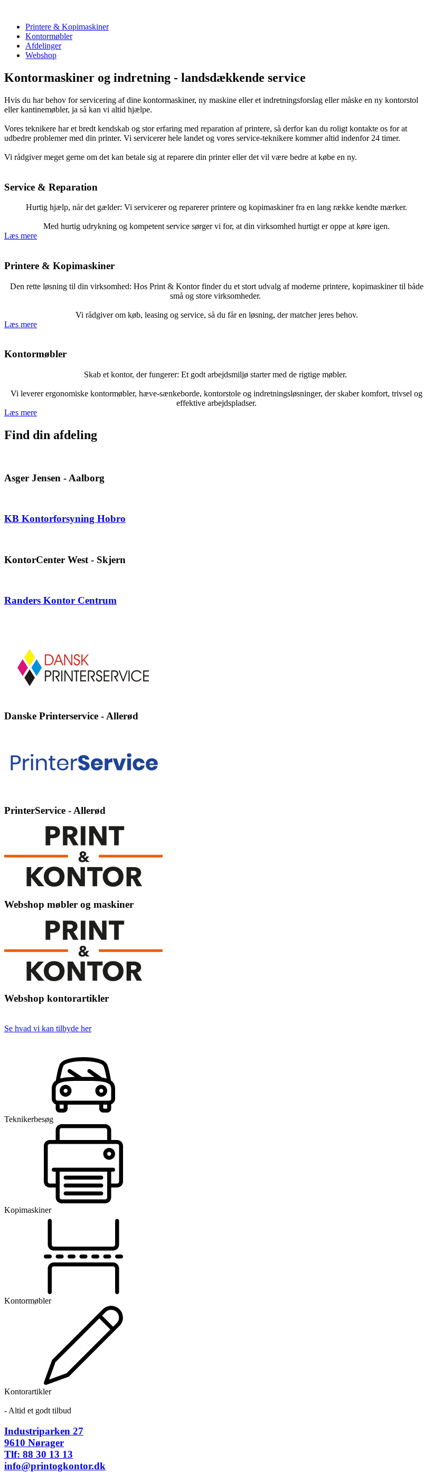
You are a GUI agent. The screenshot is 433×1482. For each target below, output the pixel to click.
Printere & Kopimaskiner (67, 26)
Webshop (41, 55)
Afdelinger (43, 45)
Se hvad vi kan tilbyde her (47, 1028)
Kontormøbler (48, 36)
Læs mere (20, 235)
